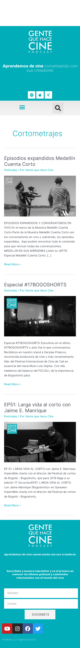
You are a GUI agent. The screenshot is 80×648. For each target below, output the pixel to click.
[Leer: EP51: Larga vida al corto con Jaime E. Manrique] (40, 441)
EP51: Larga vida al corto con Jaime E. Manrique (37, 407)
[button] (22, 107)
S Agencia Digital (26, 639)
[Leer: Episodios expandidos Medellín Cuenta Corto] (40, 195)
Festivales (10, 170)
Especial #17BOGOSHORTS (35, 285)
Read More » (12, 264)
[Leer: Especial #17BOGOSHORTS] (40, 316)
